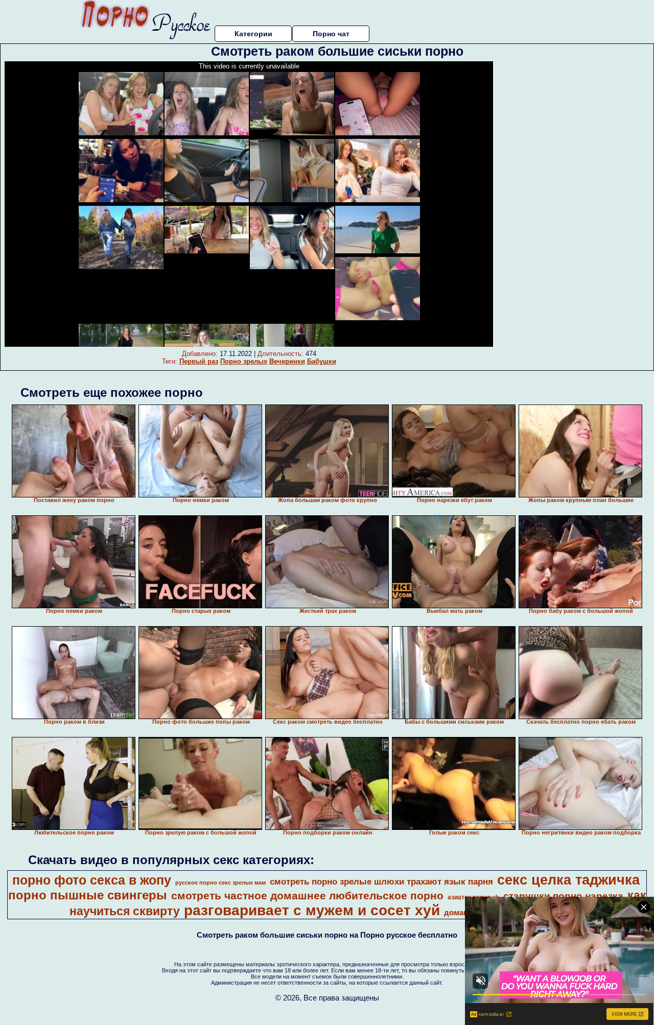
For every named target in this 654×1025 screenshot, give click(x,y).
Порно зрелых (243, 361)
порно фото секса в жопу (91, 880)
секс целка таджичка (568, 880)
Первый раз (198, 361)
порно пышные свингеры (87, 895)
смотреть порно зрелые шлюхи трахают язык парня (381, 881)
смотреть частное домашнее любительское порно (307, 896)
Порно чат (331, 34)
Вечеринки (287, 361)
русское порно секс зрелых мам (220, 882)
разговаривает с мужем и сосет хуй (312, 910)
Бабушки (321, 361)
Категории (253, 34)
